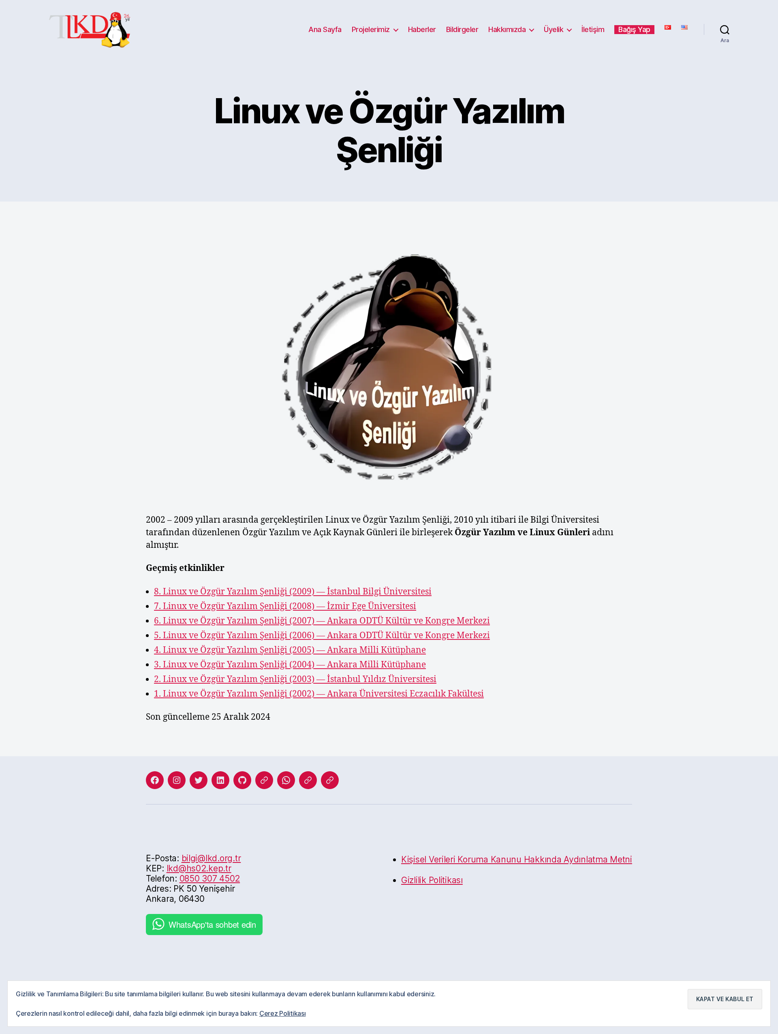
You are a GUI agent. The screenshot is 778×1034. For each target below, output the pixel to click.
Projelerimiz (371, 29)
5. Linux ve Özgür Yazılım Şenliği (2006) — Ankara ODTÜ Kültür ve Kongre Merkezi (322, 635)
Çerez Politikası (282, 1013)
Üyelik (553, 29)
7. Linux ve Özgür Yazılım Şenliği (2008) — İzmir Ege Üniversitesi (285, 606)
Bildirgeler (462, 29)
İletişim (592, 29)
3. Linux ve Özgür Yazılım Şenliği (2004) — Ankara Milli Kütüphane (290, 664)
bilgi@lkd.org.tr (211, 858)
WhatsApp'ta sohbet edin (212, 924)
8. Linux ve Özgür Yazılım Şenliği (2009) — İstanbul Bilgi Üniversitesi (293, 591)
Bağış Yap (634, 29)
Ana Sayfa (325, 29)
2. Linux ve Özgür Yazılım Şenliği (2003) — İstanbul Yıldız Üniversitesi (295, 679)
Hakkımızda (507, 29)
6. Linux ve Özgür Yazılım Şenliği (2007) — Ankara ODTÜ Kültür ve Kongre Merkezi (322, 621)
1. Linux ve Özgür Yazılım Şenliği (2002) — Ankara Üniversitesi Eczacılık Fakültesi (319, 694)
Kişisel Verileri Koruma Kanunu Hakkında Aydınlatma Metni (516, 859)
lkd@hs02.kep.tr (199, 868)
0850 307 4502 (210, 878)
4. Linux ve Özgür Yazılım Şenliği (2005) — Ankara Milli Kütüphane (290, 650)
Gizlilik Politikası (432, 880)
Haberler (422, 29)
